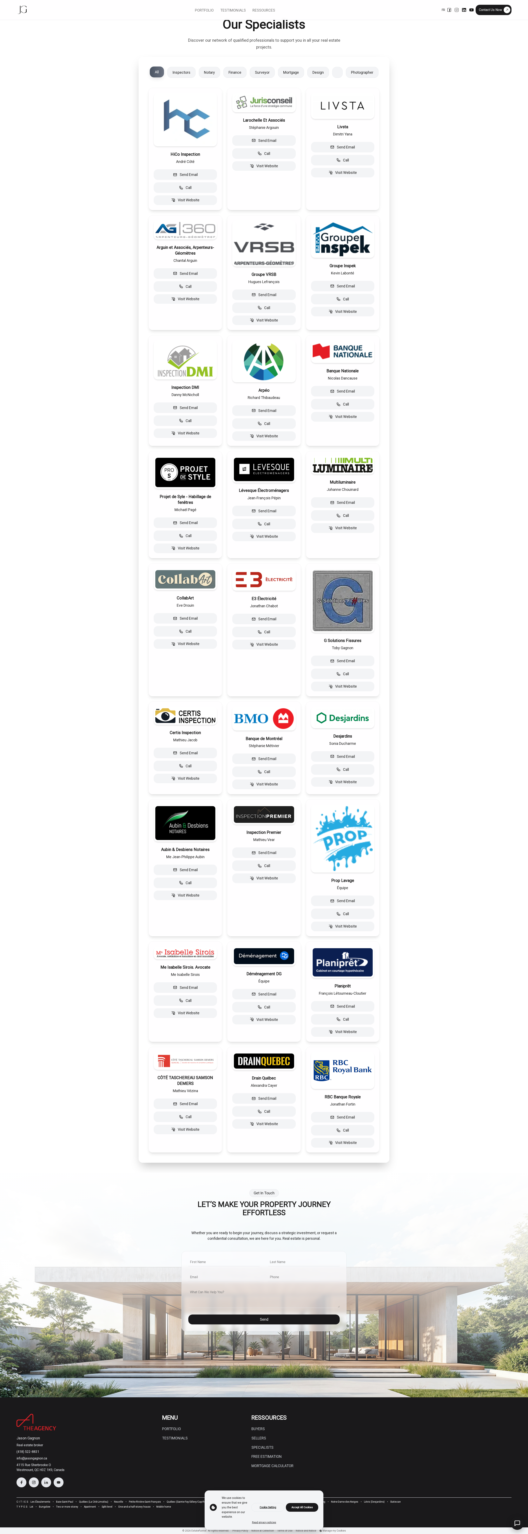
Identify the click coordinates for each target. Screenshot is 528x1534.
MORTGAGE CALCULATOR (272, 1466)
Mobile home (163, 1506)
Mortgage (291, 72)
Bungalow (44, 1506)
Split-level (107, 1506)
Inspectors (181, 72)
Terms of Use (284, 1530)
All (157, 72)
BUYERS (258, 1429)
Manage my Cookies (334, 1530)
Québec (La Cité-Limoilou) (93, 1501)
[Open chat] (517, 1523)
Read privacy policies (264, 1522)
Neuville (118, 1501)
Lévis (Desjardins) (374, 1501)
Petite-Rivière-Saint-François (145, 1501)
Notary (209, 72)
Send (264, 1319)
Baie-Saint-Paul (64, 1501)
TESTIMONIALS (175, 1438)
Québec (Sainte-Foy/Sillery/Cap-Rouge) (189, 1501)
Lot (31, 1506)
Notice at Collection (262, 1530)
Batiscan (395, 1501)
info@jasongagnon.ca (31, 1458)
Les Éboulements (40, 1501)
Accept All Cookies (302, 1507)
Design (318, 72)
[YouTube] (471, 9)
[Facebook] (449, 9)
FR (443, 10)
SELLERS (258, 1438)
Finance (235, 72)
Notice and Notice (306, 1530)
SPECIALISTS (262, 1447)
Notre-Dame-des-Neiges (344, 1501)
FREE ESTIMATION (266, 1456)
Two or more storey (67, 1506)
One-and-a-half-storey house (134, 1506)
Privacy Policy (240, 1530)
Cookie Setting (268, 1507)
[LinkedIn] (464, 9)
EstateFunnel (198, 1530)
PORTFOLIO (171, 1429)
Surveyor (262, 72)
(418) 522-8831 (27, 1452)
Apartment (90, 1506)
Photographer (362, 72)
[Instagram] (456, 9)
